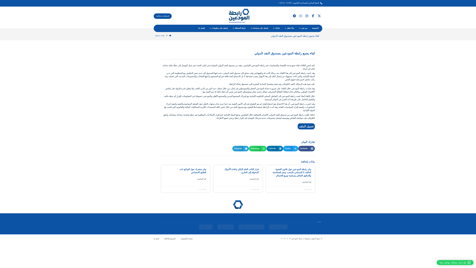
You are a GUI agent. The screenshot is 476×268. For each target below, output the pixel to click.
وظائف (205, 227)
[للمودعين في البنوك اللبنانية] (239, 15)
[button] (319, 16)
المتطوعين (224, 227)
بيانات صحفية (277, 227)
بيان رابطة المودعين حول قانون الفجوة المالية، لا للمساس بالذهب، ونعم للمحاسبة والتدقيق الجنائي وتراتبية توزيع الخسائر (292, 172)
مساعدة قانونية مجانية (250, 227)
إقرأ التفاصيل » (306, 182)
